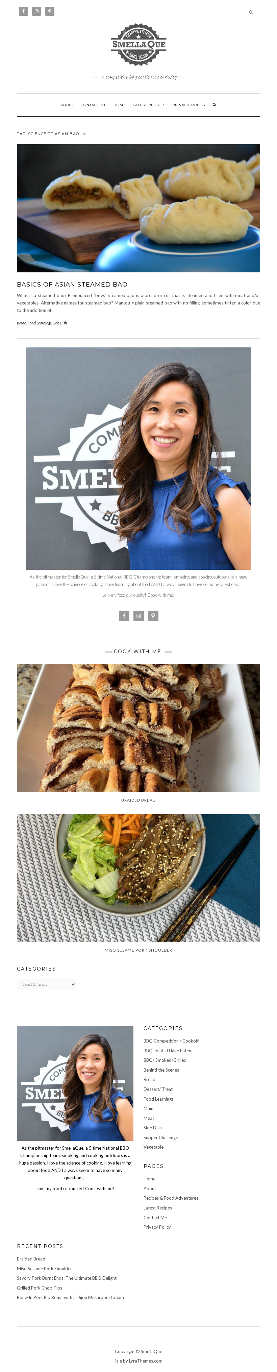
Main (148, 1108)
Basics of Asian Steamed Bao (72, 284)
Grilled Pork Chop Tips (39, 1288)
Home (120, 105)
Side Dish (60, 323)
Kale (118, 1361)
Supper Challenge (161, 1137)
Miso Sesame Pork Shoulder (44, 1268)
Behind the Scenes (161, 1070)
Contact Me (94, 105)
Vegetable (153, 1147)
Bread (21, 323)
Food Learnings (39, 323)
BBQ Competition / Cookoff (171, 1041)
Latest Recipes (149, 105)
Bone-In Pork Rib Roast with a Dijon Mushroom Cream (70, 1297)
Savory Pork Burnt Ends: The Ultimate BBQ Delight (67, 1278)
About (67, 105)
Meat (149, 1118)
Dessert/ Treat (158, 1089)
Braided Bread (31, 1258)
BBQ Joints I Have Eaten (167, 1050)
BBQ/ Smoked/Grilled (165, 1060)
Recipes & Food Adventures (171, 1198)
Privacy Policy (189, 105)
